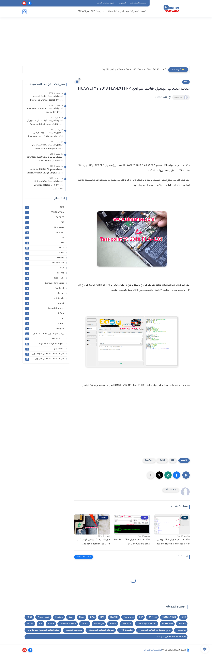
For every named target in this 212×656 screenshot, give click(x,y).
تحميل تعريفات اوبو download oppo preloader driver (45, 111)
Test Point (149, 460)
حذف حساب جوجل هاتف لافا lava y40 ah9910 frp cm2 (132, 542)
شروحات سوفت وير (136, 11)
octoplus (46, 329)
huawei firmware (46, 308)
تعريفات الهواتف (115, 11)
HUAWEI (162, 460)
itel (46, 318)
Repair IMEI (46, 278)
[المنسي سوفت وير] (170, 8)
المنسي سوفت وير (153, 650)
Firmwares (45, 228)
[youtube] (24, 3)
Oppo (46, 253)
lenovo (46, 324)
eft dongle (46, 298)
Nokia (45, 248)
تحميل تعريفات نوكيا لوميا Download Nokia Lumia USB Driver (45, 159)
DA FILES (46, 217)
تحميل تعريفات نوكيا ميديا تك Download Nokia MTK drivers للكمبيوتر (48, 185)
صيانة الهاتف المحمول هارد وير (45, 359)
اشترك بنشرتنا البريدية (105, 3)
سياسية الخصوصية (138, 3)
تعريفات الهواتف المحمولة (45, 344)
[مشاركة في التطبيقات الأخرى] (150, 475)
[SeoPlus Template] (188, 650)
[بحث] (24, 12)
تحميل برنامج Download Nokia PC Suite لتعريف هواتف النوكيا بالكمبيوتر (44, 171)
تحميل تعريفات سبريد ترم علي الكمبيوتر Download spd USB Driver (45, 135)
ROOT (46, 268)
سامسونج (46, 349)
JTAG (46, 238)
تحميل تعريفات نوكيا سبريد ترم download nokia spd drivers (47, 147)
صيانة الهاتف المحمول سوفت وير (45, 354)
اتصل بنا (122, 3)
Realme (46, 273)
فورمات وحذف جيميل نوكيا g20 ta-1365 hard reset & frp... (93, 542)
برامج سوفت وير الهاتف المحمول (45, 334)
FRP (185, 82)
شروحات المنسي (74, 630)
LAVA (46, 243)
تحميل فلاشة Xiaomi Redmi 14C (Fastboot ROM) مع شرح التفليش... (132, 70)
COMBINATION (46, 212)
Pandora (46, 258)
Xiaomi (46, 293)
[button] (176, 475)
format (46, 303)
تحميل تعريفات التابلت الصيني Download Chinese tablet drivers (46, 98)
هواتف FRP (83, 11)
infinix (46, 313)
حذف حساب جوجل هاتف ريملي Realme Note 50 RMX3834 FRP (173, 542)
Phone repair (46, 263)
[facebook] (30, 3)
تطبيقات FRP (97, 11)
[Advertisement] (106, 43)
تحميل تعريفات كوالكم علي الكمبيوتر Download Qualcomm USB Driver (45, 123)
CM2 (46, 207)
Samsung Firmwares (46, 283)
